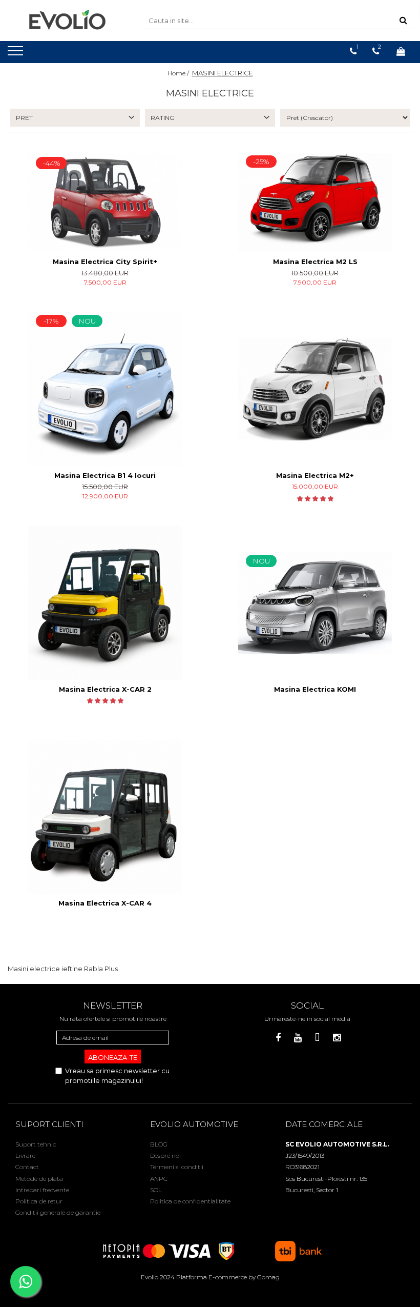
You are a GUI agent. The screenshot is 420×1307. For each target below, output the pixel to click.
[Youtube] (298, 1038)
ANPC (158, 1178)
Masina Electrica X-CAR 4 (105, 903)
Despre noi (165, 1155)
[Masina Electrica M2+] (315, 389)
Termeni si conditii (176, 1167)
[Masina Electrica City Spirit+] (105, 202)
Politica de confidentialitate (190, 1201)
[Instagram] (337, 1038)
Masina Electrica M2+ (315, 475)
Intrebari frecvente (42, 1190)
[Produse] (17, 54)
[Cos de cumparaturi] (400, 51)
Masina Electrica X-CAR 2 (105, 689)
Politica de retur (38, 1201)
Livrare (25, 1155)
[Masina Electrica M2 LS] (315, 203)
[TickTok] (317, 1038)
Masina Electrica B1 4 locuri (105, 475)
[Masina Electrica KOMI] (315, 603)
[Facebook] (278, 1038)
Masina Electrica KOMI (315, 689)
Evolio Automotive (194, 1124)
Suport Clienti (49, 1124)
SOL (156, 1190)
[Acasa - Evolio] (67, 20)
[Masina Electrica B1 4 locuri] (105, 389)
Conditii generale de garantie (57, 1212)
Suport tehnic (35, 1144)
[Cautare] (403, 20)
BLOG (158, 1144)
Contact (27, 1167)
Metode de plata (39, 1178)
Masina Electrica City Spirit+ (105, 261)
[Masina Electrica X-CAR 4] (105, 817)
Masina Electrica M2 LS (315, 261)
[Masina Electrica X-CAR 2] (105, 603)
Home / (179, 73)
